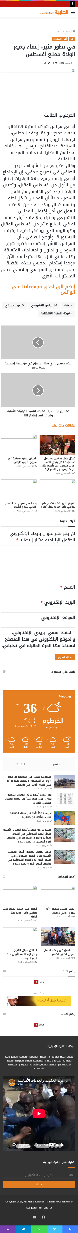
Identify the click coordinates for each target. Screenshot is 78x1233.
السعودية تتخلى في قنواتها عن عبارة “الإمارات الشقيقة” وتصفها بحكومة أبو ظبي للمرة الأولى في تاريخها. (28, 780)
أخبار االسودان (60, 39)
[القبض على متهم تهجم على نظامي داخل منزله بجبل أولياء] (57, 489)
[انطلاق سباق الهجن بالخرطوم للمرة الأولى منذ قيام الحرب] (20, 936)
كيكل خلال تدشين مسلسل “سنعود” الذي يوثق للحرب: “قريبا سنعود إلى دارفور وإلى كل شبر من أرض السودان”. (58, 464)
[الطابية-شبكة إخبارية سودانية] (53, 12)
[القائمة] (73, 14)
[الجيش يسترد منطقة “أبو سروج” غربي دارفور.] (19, 445)
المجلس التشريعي (43, 305)
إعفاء (67, 305)
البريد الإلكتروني (58, 602)
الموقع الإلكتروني (58, 617)
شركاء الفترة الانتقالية (56, 313)
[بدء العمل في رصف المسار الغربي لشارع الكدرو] (19, 489)
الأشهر (57, 764)
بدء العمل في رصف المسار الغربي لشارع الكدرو (21, 505)
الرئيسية (68, 31)
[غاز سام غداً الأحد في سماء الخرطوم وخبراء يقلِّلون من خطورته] (64, 818)
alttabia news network (58, 1201)
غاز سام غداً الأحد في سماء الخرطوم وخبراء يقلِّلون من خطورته (30, 814)
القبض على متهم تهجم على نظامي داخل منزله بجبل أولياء (58, 505)
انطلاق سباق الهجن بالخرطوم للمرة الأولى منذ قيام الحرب (22, 954)
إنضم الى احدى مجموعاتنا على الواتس (43, 289)
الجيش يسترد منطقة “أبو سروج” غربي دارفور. (22, 460)
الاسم (67, 587)
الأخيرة (21, 764)
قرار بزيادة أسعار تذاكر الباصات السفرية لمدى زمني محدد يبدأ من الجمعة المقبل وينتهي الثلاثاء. (28, 798)
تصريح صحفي (14, 305)
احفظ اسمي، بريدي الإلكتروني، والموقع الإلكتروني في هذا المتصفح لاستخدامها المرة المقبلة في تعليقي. (38, 639)
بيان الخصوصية (34, 1207)
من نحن (48, 1207)
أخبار (59, 31)
